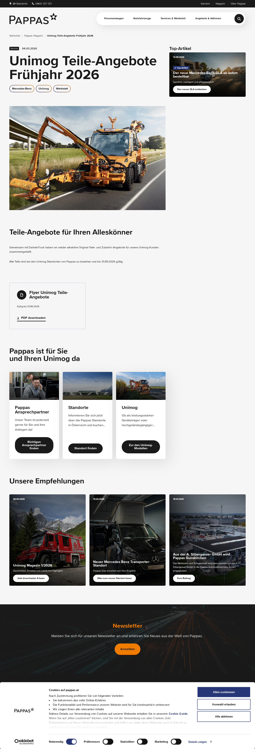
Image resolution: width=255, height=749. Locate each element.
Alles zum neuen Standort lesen (114, 578)
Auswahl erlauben (224, 704)
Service (14, 49)
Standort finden (85, 448)
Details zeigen (197, 741)
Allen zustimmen (224, 692)
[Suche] (239, 18)
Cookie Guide (178, 713)
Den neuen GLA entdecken (192, 89)
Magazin (220, 3)
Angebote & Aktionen (208, 18)
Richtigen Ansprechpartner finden (34, 445)
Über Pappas (238, 3)
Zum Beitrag (184, 578)
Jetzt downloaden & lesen (31, 578)
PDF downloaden (33, 318)
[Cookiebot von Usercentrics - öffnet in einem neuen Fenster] (24, 742)
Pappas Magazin (33, 35)
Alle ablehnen (224, 716)
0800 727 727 (43, 3)
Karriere (205, 3)
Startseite (14, 35)
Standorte (20, 3)
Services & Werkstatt (173, 18)
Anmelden (127, 649)
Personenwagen (114, 18)
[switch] (108, 742)
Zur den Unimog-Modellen (141, 447)
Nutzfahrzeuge (142, 18)
